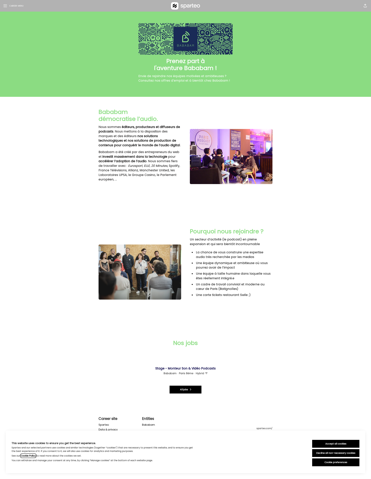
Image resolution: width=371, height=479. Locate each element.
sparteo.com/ (264, 428)
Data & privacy (108, 429)
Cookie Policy (28, 455)
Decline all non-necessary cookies (335, 453)
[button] (365, 6)
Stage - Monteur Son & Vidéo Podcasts (185, 368)
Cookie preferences (335, 462)
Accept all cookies (335, 443)
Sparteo (104, 425)
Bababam (148, 425)
